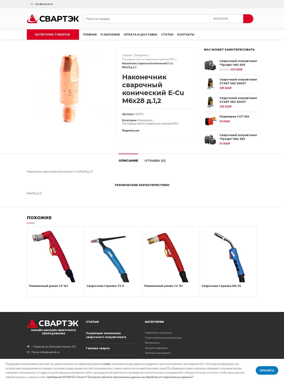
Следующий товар (189, 61)
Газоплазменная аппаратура (163, 337)
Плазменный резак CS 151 (163, 286)
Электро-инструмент (158, 353)
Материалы (141, 55)
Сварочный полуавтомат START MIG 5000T (238, 81)
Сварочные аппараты (158, 332)
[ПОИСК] (248, 18)
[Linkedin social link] (156, 130)
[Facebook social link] (143, 130)
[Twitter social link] (147, 130)
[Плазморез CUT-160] (210, 121)
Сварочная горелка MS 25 (221, 286)
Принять (267, 370)
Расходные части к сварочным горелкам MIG (148, 59)
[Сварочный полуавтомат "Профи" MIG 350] (210, 139)
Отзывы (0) (155, 160)
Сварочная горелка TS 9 (105, 286)
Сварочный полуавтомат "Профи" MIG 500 (238, 63)
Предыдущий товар (182, 61)
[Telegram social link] (161, 130)
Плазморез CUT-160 (234, 116)
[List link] (53, 346)
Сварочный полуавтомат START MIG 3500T (238, 100)
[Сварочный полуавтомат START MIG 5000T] (210, 84)
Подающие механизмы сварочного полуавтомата (106, 335)
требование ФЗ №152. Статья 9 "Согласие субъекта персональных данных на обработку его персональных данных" (120, 377)
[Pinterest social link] (152, 130)
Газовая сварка (98, 348)
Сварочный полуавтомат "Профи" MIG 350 (238, 137)
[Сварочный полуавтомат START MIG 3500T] (210, 102)
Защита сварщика (156, 348)
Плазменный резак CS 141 (48, 286)
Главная (127, 55)
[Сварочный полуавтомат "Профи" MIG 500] (210, 65)
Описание (128, 160)
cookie (106, 363)
